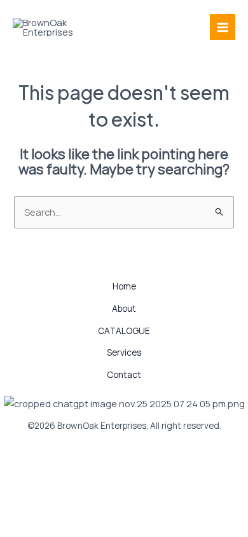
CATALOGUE (124, 330)
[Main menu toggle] (222, 26)
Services (124, 352)
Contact (124, 374)
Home (124, 286)
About (124, 308)
